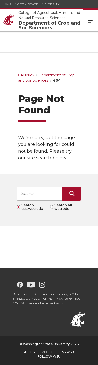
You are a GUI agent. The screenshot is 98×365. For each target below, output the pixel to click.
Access (30, 352)
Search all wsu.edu (63, 206)
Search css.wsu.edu (32, 206)
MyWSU (68, 352)
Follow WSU (49, 356)
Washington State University (32, 4)
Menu (90, 20)
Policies (49, 352)
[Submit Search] (71, 194)
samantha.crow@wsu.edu (48, 303)
